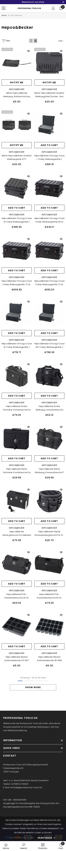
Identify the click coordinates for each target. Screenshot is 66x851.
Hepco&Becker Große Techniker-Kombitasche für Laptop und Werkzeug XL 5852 (17, 408)
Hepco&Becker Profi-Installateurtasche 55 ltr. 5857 (49, 596)
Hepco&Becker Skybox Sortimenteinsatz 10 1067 (16, 659)
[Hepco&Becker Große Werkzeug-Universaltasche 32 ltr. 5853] (49, 376)
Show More (33, 687)
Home (4, 15)
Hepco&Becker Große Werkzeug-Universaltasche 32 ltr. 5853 (49, 408)
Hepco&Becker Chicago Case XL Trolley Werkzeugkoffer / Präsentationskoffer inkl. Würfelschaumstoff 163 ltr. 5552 (17, 345)
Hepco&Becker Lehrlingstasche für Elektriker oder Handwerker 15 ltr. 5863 (16, 533)
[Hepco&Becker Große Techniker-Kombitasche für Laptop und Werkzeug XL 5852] (17, 376)
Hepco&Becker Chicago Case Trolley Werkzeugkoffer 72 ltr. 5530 (17, 283)
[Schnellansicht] (28, 51)
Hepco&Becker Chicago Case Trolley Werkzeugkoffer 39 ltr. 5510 (49, 220)
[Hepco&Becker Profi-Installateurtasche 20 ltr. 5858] (17, 564)
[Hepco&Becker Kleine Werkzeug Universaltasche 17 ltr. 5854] (49, 439)
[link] (23, 846)
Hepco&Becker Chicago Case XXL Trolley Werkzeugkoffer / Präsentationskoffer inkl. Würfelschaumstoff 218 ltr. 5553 (49, 345)
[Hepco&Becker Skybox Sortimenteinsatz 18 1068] (49, 627)
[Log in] (53, 8)
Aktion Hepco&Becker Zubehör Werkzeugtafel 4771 (17, 157)
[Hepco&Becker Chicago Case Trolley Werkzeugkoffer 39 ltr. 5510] (49, 188)
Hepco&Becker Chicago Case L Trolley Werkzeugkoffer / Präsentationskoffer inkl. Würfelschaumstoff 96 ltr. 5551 (49, 157)
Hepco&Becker (16, 15)
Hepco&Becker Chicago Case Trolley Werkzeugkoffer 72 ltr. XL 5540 (49, 283)
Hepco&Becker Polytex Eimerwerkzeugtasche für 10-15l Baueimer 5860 (49, 533)
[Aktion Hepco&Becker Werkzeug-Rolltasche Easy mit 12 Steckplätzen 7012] (17, 63)
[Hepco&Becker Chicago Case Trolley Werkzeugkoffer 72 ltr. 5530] (17, 251)
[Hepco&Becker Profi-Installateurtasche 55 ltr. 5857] (49, 564)
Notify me (16, 82)
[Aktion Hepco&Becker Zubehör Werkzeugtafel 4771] (17, 125)
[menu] (3, 8)
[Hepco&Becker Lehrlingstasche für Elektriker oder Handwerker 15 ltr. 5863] (17, 501)
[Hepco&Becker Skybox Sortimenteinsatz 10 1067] (17, 627)
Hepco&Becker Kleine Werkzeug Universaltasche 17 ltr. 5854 (49, 471)
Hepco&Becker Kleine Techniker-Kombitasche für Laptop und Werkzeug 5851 (17, 471)
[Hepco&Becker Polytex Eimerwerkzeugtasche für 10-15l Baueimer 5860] (49, 501)
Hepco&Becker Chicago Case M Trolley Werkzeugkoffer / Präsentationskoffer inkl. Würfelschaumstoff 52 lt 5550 (17, 220)
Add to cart (49, 145)
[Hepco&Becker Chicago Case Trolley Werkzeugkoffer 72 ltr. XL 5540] (49, 251)
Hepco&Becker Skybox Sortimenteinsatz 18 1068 (49, 659)
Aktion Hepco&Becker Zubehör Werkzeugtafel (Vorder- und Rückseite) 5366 (49, 95)
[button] (31, 41)
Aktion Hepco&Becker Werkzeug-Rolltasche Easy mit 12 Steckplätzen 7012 (16, 95)
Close (63, 2)
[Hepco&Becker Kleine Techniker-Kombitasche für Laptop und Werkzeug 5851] (17, 439)
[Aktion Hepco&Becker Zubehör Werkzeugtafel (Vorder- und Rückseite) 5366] (49, 63)
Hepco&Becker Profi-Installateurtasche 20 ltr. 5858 (16, 596)
